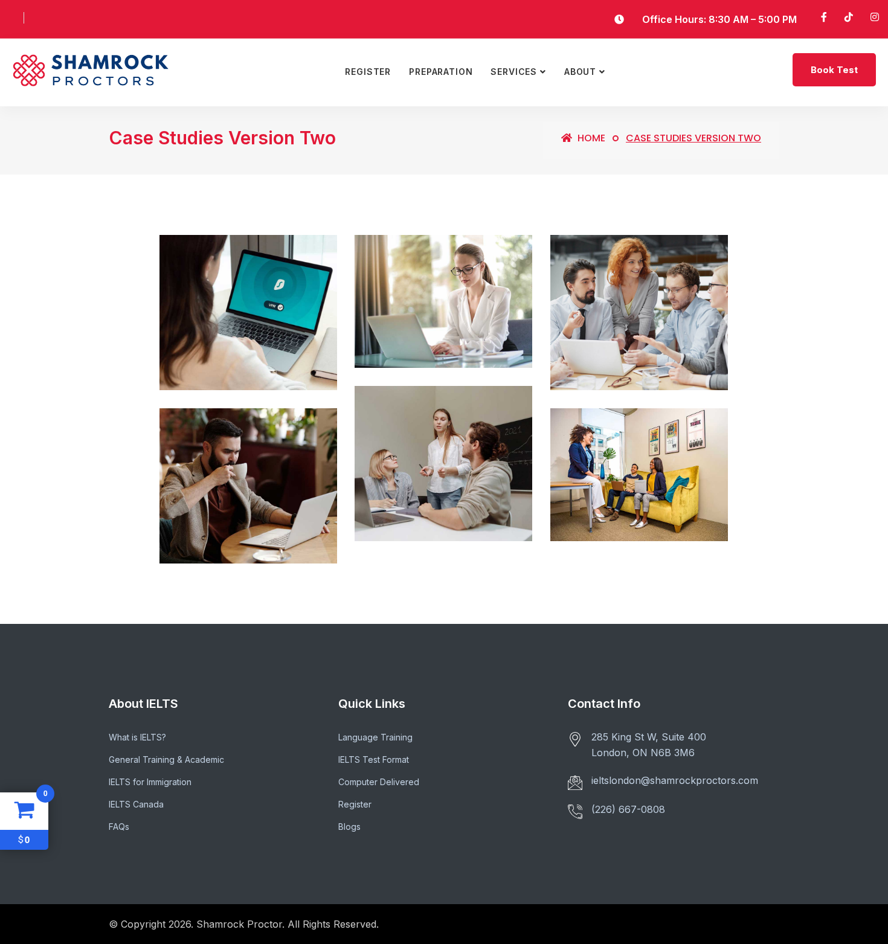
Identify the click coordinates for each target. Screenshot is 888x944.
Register (368, 71)
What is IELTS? (137, 737)
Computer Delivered (378, 782)
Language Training (375, 737)
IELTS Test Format (373, 759)
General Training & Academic (166, 759)
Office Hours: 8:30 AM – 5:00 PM (719, 19)
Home (590, 138)
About (580, 71)
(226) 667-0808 (628, 809)
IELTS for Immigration (150, 782)
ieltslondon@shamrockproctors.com (674, 780)
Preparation (440, 71)
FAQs (119, 826)
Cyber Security (218, 341)
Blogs (349, 826)
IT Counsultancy (428, 319)
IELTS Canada (136, 804)
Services (514, 71)
